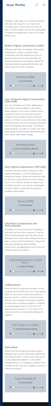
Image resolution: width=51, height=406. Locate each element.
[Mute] (34, 86)
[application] (25, 86)
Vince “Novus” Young (24, 134)
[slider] (39, 86)
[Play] (11, 86)
